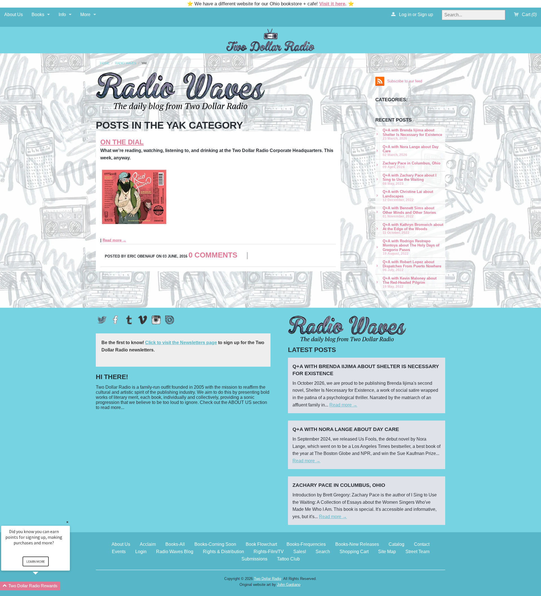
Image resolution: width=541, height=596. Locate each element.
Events (119, 551)
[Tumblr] (129, 319)
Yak (144, 63)
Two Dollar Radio (267, 579)
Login (141, 551)
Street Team (417, 551)
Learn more (35, 561)
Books (38, 14)
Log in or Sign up (415, 14)
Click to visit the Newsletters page (181, 342)
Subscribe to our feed (404, 81)
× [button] (67, 522)
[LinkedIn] (169, 319)
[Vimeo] (142, 319)
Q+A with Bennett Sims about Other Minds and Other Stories (409, 212)
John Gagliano (288, 584)
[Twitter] (102, 319)
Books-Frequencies (306, 544)
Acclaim (148, 544)
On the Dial (122, 142)
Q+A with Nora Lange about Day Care (410, 151)
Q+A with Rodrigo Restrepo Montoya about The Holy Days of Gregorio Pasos (411, 247)
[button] (42, 586)
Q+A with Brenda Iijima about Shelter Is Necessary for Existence (412, 134)
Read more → (114, 240)
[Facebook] (115, 319)
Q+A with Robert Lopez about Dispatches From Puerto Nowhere (412, 266)
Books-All (175, 544)
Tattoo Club (288, 559)
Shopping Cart (354, 551)
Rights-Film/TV (269, 551)
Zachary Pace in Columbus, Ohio (411, 165)
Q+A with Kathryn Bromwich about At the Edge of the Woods (413, 229)
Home (104, 63)
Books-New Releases (357, 544)
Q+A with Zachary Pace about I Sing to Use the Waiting (409, 179)
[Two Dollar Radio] (270, 39)
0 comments (213, 255)
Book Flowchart (261, 544)
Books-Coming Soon (215, 544)
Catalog (396, 544)
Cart (529, 14)
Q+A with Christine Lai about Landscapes (408, 196)
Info (62, 14)
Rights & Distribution (223, 551)
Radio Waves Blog (174, 551)
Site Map (387, 551)
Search (323, 551)
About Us (13, 14)
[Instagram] (156, 319)
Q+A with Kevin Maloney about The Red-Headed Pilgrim (409, 282)
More (85, 14)
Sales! (299, 551)
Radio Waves (125, 63)
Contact (421, 544)
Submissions (254, 559)
